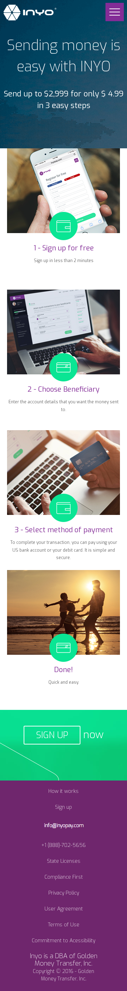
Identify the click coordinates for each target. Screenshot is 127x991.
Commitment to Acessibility (63, 940)
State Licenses (63, 861)
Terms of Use (63, 924)
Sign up (63, 807)
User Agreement (63, 909)
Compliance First (63, 877)
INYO (30, 12)
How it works (63, 791)
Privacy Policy (63, 893)
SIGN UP (52, 735)
